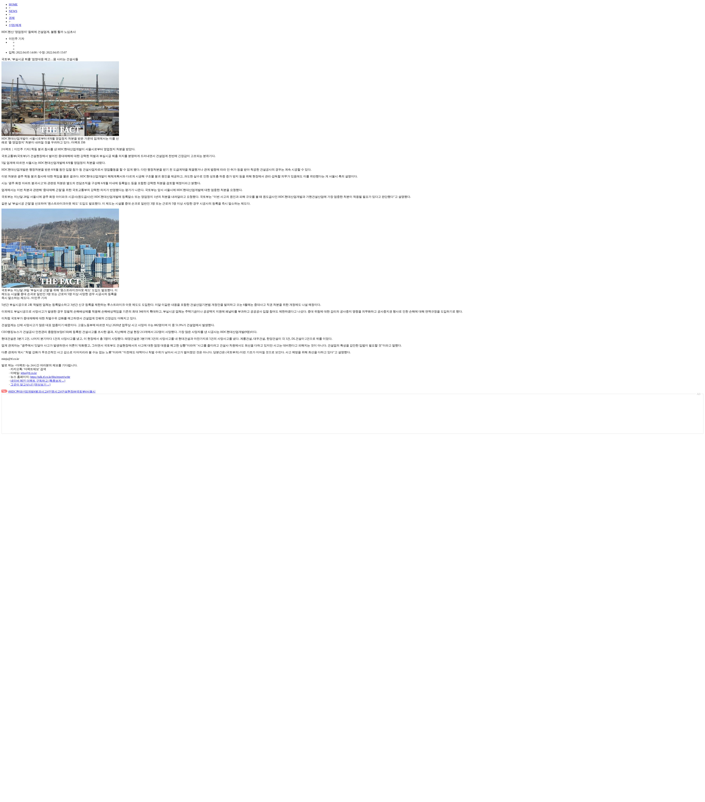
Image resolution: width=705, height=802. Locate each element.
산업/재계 (15, 25)
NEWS (13, 11)
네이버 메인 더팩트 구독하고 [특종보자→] (37, 380)
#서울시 (90, 391)
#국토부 (80, 391)
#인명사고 (53, 391)
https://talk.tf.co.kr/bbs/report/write (50, 376)
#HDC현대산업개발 (21, 391)
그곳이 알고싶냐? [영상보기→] (30, 384)
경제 (12, 17)
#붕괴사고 (40, 391)
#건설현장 (66, 391)
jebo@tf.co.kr (29, 373)
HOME (13, 4)
